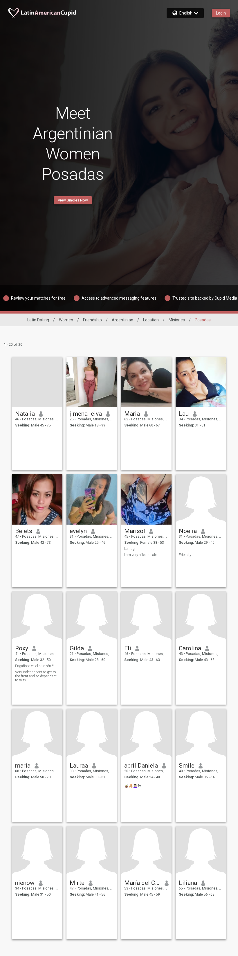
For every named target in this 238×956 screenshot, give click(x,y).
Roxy (21, 648)
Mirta (77, 882)
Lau (184, 413)
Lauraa (79, 765)
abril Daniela (141, 765)
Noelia (188, 530)
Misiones (177, 320)
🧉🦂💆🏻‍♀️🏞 (132, 786)
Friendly (185, 555)
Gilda (77, 648)
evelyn (78, 530)
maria (22, 765)
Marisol (134, 530)
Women (66, 320)
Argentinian (122, 320)
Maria (132, 413)
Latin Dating (38, 320)
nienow (25, 882)
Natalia (25, 413)
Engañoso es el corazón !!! (35, 666)
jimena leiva (86, 413)
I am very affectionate (140, 555)
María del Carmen (142, 882)
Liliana (188, 882)
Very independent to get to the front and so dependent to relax (36, 676)
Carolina (190, 648)
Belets (23, 530)
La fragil (130, 549)
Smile (186, 765)
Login (221, 13)
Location (151, 320)
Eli (127, 648)
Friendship (92, 320)
